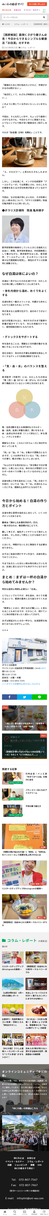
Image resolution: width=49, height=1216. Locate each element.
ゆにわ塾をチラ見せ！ (24, 1168)
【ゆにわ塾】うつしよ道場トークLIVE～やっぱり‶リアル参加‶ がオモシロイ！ (13, 1052)
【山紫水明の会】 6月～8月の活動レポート (13, 994)
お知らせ (17, 10)
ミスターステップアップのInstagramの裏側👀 (22, 888)
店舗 (9, 1165)
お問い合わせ (44, 1214)
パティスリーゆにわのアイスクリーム (36, 791)
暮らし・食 (41, 918)
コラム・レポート (21, 24)
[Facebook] (9, 697)
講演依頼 (34, 1214)
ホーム (5, 1214)
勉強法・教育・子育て (37, 884)
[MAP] (43, 668)
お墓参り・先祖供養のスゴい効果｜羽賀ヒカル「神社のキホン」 (13, 1022)
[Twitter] (24, 697)
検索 (14, 1214)
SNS (40, 1165)
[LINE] (39, 697)
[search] (44, 17)
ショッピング (21, 1165)
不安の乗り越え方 (33, 806)
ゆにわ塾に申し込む (37, 4)
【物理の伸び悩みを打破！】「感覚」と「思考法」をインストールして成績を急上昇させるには (24, 853)
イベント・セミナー (32, 10)
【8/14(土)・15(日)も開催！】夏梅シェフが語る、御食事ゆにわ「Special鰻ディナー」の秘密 (36, 1023)
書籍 (32, 1165)
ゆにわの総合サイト (32, 1209)
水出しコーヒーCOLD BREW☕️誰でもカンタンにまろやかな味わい (36, 996)
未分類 (43, 847)
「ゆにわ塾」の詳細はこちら (24, 1108)
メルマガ (24, 1214)
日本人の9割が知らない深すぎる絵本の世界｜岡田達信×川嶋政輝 (36, 1051)
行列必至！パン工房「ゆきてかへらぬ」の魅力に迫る (36, 777)
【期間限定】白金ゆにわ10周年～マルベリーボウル (24, 923)
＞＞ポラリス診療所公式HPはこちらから (21, 684)
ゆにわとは (6, 10)
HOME (7, 24)
